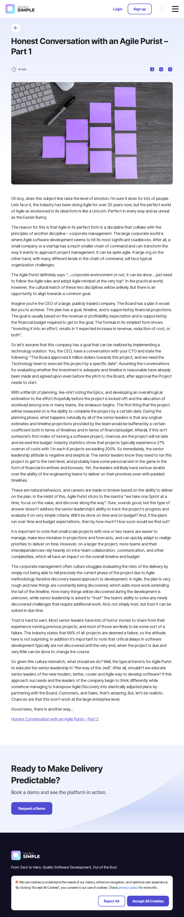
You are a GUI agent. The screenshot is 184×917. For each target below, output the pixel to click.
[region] (92, 893)
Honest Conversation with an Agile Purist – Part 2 (55, 719)
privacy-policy (128, 887)
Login (117, 9)
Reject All (111, 901)
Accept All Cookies (148, 901)
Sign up (140, 9)
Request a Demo (31, 808)
